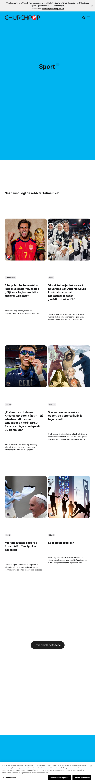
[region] (47, 772)
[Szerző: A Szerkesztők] (8, 257)
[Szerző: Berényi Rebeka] (51, 384)
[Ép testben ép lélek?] (69, 497)
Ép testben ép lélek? (61, 542)
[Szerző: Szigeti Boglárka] (10, 257)
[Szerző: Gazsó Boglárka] (8, 384)
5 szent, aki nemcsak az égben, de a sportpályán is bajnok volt (65, 416)
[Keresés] (84, 18)
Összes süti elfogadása (60, 778)
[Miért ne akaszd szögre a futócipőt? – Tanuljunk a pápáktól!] (26, 497)
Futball (8, 404)
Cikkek (51, 535)
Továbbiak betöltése (47, 645)
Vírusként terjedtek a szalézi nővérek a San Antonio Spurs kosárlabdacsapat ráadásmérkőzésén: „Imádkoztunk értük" (67, 292)
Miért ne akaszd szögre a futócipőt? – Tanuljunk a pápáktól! (21, 546)
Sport (51, 278)
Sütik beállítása (9, 778)
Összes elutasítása (82, 778)
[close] (92, 6)
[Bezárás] (91, 765)
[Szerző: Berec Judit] (54, 257)
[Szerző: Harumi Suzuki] (51, 257)
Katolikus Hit (10, 278)
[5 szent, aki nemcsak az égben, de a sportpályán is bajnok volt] (69, 366)
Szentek (52, 404)
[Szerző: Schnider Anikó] (51, 514)
